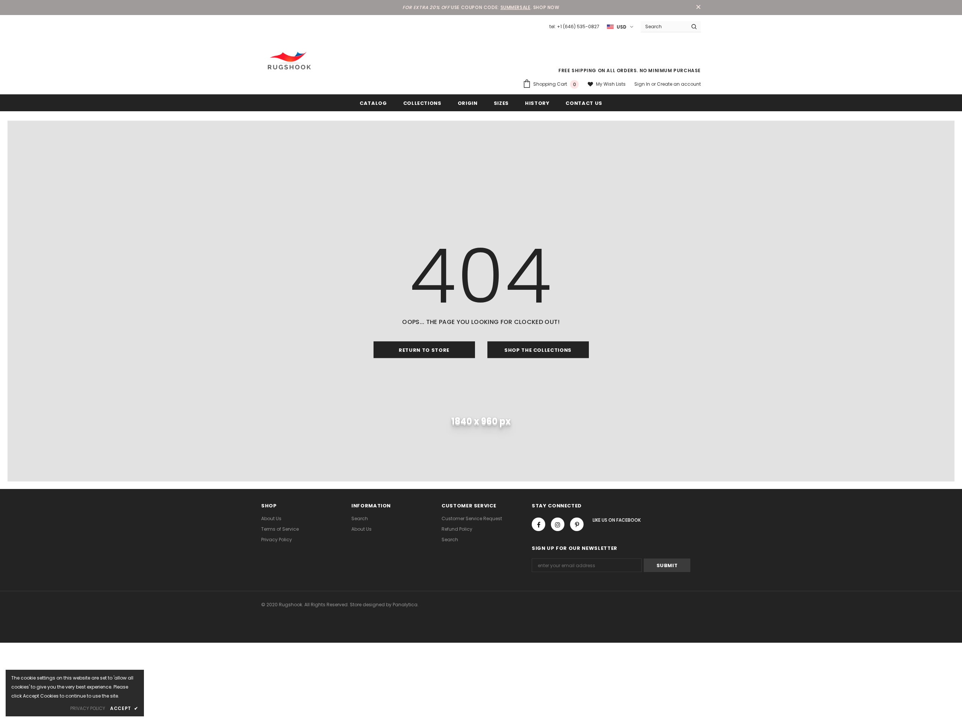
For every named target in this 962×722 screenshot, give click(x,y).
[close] (698, 7)
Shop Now (546, 7)
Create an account (679, 84)
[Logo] (289, 60)
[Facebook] (538, 524)
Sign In (642, 84)
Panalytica (405, 604)
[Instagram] (557, 524)
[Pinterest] (577, 524)
